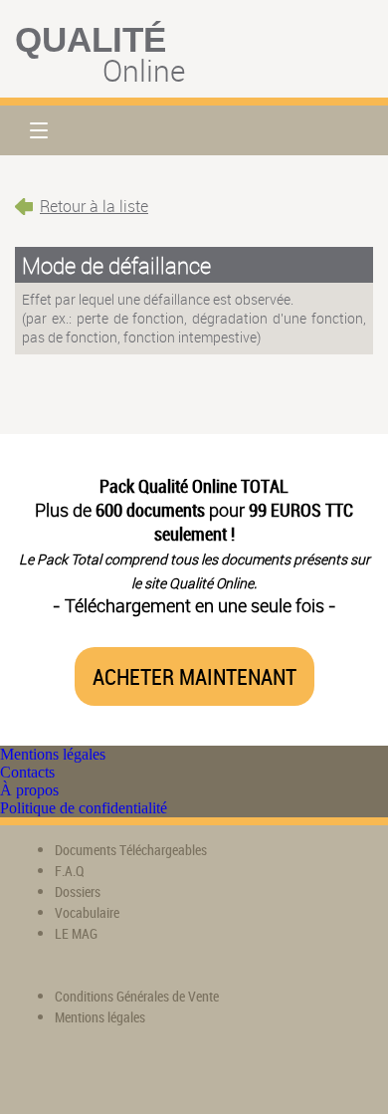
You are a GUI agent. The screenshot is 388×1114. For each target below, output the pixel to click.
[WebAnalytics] (55, 1074)
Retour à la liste (94, 206)
